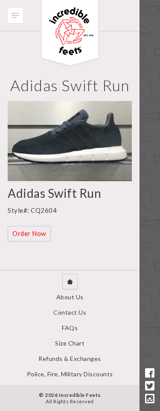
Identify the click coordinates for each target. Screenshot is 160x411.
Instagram (149, 398)
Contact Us (69, 312)
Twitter (149, 385)
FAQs (70, 327)
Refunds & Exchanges (69, 358)
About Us (70, 297)
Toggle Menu (15, 15)
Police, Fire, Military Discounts (70, 374)
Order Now (29, 233)
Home (70, 281)
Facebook (149, 373)
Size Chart (69, 343)
